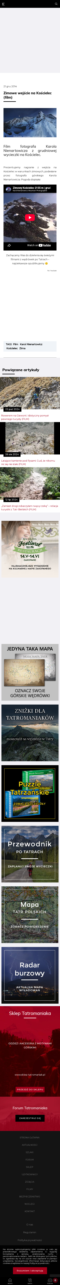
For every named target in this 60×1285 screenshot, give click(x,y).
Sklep (29, 1167)
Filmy (29, 1189)
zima (22, 348)
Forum (29, 1159)
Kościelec (12, 348)
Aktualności (29, 1145)
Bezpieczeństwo (29, 1196)
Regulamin (29, 1232)
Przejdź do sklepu (30, 1089)
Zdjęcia (29, 1182)
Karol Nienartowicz (31, 344)
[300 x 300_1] (30, 576)
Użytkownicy (30, 1174)
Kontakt (30, 1211)
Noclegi (30, 1204)
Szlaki (29, 1152)
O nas (29, 1224)
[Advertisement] (30, 41)
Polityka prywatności (30, 1240)
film (15, 344)
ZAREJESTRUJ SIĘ (30, 1118)
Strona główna (29, 1137)
